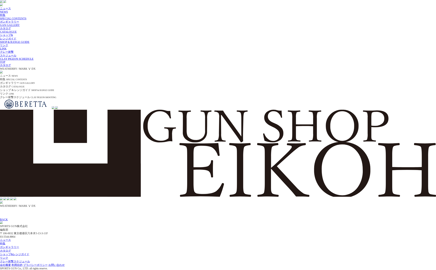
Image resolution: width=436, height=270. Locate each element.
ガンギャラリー (9, 247)
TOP (2, 61)
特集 (2, 243)
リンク (4, 257)
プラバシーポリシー (35, 265)
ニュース (5, 239)
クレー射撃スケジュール (15, 261)
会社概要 (5, 265)
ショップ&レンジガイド (14, 254)
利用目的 (17, 265)
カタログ (5, 250)
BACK (4, 219)
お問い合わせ (56, 265)
